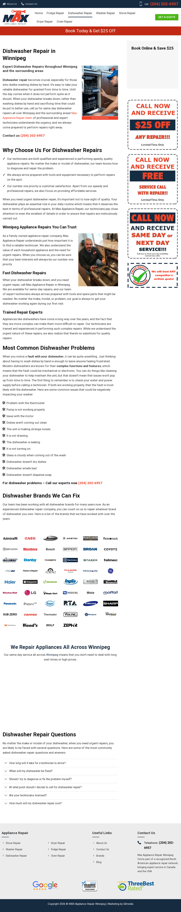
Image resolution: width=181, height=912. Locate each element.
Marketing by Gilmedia (120, 903)
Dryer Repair (45, 21)
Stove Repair (127, 13)
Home (39, 13)
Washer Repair (105, 13)
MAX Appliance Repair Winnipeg (87, 903)
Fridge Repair (55, 13)
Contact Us (31, 4)
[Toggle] (6, 763)
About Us (12, 4)
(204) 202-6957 (163, 4)
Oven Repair (64, 21)
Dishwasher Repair (80, 13)
